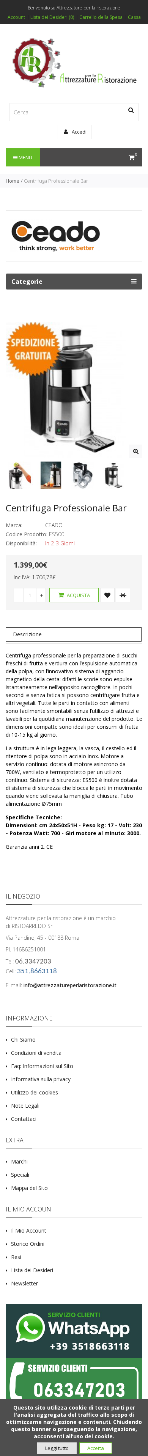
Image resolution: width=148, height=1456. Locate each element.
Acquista (78, 595)
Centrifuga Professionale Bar (56, 180)
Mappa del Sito (29, 1187)
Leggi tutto (57, 1448)
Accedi (79, 131)
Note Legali (25, 1105)
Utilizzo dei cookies (34, 1092)
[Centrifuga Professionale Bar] (135, 451)
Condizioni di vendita (36, 1052)
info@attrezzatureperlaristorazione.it (70, 985)
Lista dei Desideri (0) (52, 17)
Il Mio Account (28, 1230)
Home (12, 180)
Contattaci (23, 1118)
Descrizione (27, 634)
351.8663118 (37, 971)
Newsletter (24, 1283)
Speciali (20, 1174)
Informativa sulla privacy (41, 1079)
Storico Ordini (27, 1243)
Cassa (134, 17)
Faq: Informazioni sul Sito (42, 1066)
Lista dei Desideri (32, 1270)
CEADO (54, 525)
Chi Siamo (23, 1039)
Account (16, 17)
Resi (16, 1257)
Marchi (19, 1161)
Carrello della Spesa (101, 17)
